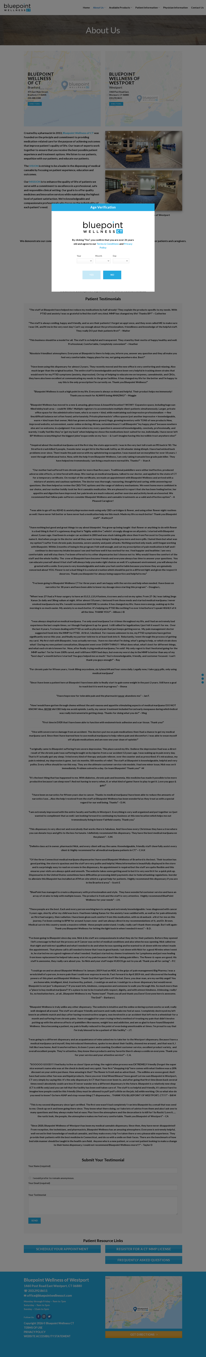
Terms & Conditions (108, 243)
